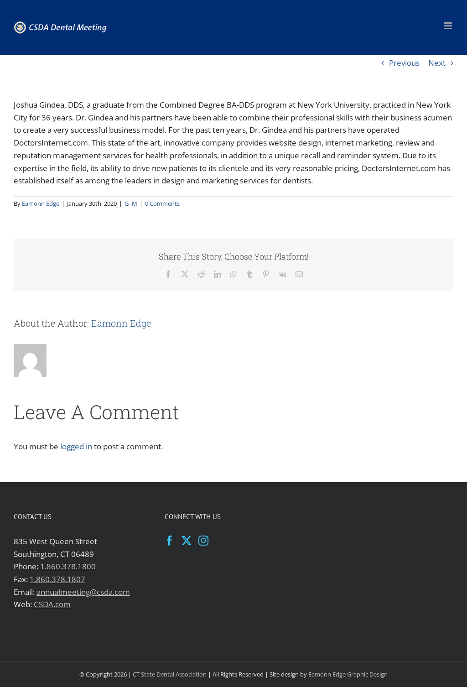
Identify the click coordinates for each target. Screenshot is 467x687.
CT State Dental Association (170, 674)
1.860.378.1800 (68, 566)
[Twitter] (187, 541)
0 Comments (162, 203)
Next (437, 62)
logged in (76, 446)
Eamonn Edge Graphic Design (348, 674)
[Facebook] (170, 541)
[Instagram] (203, 541)
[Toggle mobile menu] (448, 26)
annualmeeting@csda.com (83, 592)
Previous (404, 62)
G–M (131, 203)
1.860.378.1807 (57, 579)
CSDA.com (52, 604)
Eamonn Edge (40, 203)
